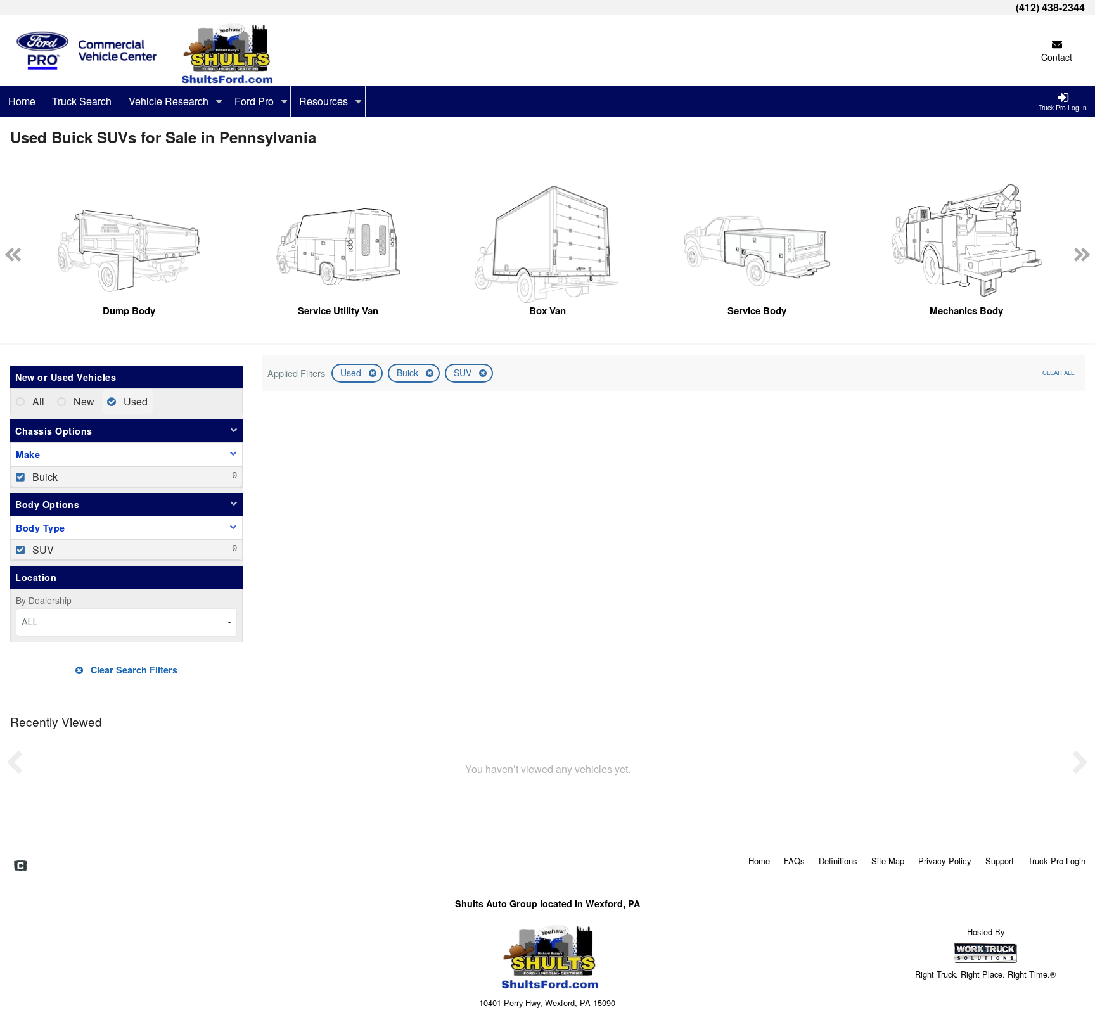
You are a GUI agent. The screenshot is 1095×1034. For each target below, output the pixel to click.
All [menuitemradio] (37, 401)
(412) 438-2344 (1050, 7)
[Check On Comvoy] (21, 866)
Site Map (887, 861)
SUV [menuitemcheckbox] (42, 549)
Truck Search (82, 101)
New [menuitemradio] (82, 401)
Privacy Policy (944, 861)
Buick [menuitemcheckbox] (44, 476)
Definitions (838, 861)
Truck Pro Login (1056, 861)
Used (352, 372)
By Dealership (44, 600)
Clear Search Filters (132, 669)
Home (21, 101)
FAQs (794, 861)
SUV (464, 372)
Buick (409, 372)
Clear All (1058, 372)
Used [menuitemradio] (134, 401)
